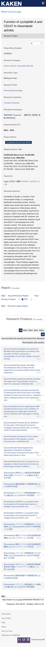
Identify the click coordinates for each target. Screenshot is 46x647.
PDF (25, 299)
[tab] (24, 319)
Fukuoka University (11, 103)
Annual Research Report (18, 296)
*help (20, 149)
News (4, 627)
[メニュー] (43, 3)
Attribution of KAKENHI (11, 635)
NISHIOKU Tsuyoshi (12, 115)
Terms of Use (7, 631)
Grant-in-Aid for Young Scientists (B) (18, 66)
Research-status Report (18, 306)
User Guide (6, 618)
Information (6, 614)
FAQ (3, 622)
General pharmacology (13, 90)
